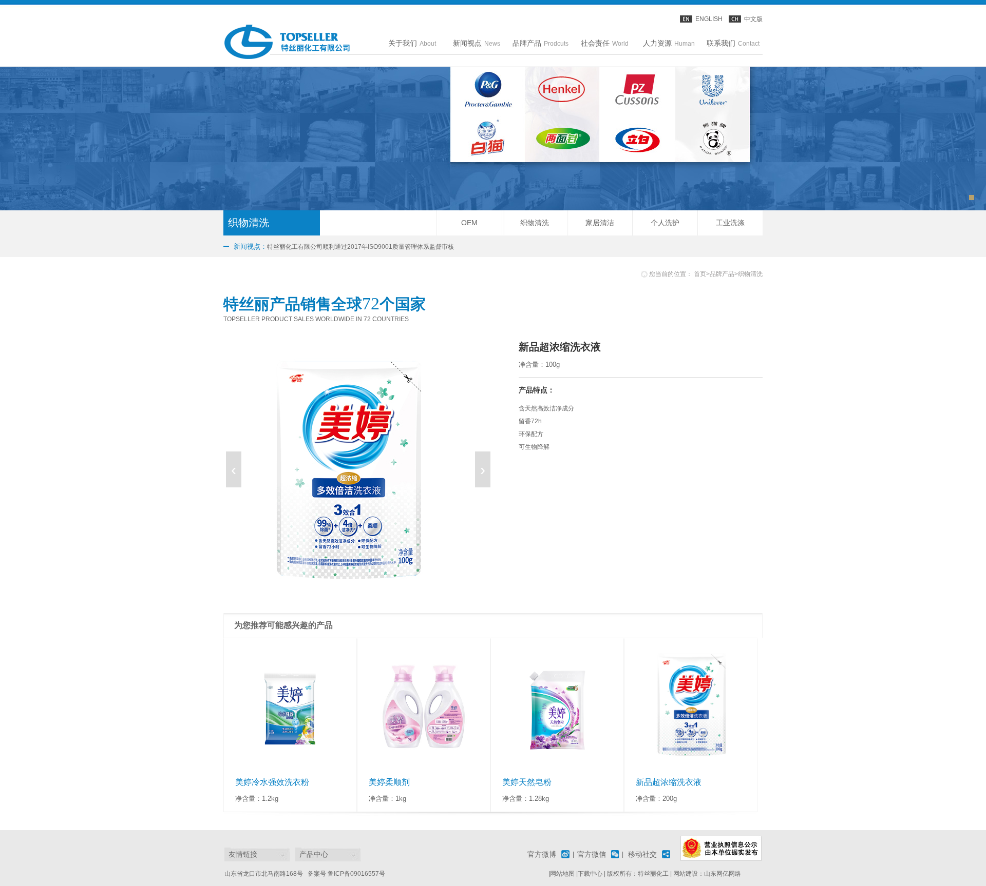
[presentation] (233, 469)
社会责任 (605, 43)
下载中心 (590, 873)
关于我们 (412, 43)
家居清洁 (599, 223)
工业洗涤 (730, 223)
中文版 (753, 19)
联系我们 (733, 43)
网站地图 (562, 873)
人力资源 (669, 43)
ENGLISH (709, 19)
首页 (700, 274)
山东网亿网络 (722, 873)
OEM (469, 223)
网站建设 (685, 873)
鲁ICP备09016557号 (356, 873)
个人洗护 (665, 223)
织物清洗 (534, 223)
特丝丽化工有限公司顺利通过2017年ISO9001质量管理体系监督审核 (344, 246)
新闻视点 (476, 43)
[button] (972, 197)
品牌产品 (540, 43)
